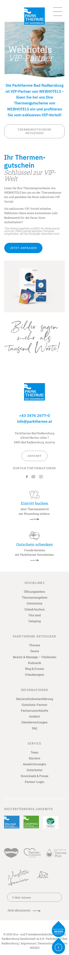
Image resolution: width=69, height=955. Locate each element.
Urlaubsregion (34, 674)
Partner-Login (34, 782)
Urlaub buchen (34, 609)
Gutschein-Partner (34, 705)
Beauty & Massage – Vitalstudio (34, 657)
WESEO (34, 948)
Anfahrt (34, 716)
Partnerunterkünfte (34, 710)
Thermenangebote (34, 597)
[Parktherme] (34, 16)
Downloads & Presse (34, 776)
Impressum (28, 943)
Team (34, 752)
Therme (34, 645)
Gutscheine (34, 603)
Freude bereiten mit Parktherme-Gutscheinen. (34, 549)
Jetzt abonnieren (19, 910)
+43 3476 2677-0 (34, 415)
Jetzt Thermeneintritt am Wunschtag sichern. (34, 508)
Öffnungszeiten (34, 591)
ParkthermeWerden (58, 932)
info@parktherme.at (34, 421)
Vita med (34, 615)
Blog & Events (34, 669)
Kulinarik (34, 663)
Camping (34, 621)
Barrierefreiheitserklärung (34, 699)
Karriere (34, 758)
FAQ (34, 728)
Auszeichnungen (34, 764)
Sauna (34, 651)
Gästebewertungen (34, 722)
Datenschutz (46, 943)
